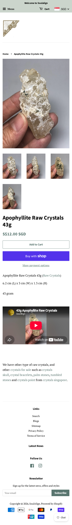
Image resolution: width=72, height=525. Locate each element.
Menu (10, 9)
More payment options (36, 265)
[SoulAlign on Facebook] (32, 466)
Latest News (36, 446)
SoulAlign (34, 503)
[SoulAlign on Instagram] (40, 466)
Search (36, 416)
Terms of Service (36, 435)
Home (6, 54)
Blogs (36, 421)
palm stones (41, 375)
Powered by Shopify (51, 503)
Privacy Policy (36, 430)
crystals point (26, 380)
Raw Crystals (51, 275)
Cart (46, 9)
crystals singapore (55, 380)
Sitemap (36, 426)
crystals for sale (20, 370)
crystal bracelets (21, 375)
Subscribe (60, 493)
